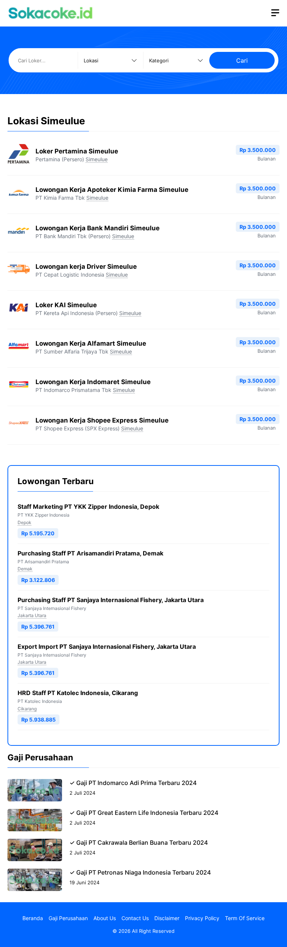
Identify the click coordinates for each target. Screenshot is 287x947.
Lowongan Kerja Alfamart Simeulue (91, 343)
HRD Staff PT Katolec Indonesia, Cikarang (78, 693)
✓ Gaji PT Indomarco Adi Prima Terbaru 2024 (133, 782)
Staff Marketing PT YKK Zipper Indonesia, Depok (88, 506)
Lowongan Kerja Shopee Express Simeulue (102, 420)
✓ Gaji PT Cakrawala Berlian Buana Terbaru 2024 (139, 842)
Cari (242, 60)
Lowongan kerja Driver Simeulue (86, 266)
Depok (24, 522)
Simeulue (97, 159)
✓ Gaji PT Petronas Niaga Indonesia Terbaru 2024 (140, 872)
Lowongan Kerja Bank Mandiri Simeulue (98, 228)
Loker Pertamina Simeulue (77, 151)
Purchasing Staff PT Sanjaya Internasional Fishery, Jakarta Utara (111, 600)
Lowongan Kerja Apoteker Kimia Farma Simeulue (112, 189)
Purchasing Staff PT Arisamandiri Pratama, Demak (90, 553)
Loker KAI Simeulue (66, 305)
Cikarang (27, 708)
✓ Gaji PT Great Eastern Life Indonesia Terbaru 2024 (144, 812)
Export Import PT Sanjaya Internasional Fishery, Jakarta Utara (107, 646)
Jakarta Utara (32, 615)
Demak (25, 568)
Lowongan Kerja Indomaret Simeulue (93, 382)
